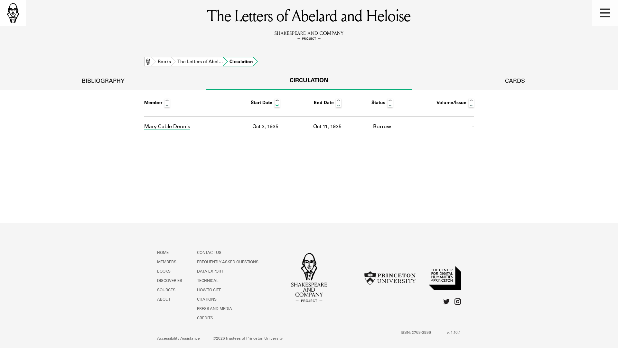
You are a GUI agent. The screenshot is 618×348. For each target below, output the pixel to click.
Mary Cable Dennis (167, 127)
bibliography (103, 81)
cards (515, 81)
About (164, 300)
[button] (605, 13)
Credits (205, 318)
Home (148, 62)
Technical (208, 281)
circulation (309, 81)
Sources (166, 290)
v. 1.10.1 (454, 333)
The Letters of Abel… (200, 62)
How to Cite (209, 290)
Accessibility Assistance (178, 339)
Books (164, 62)
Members (166, 262)
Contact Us (209, 253)
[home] (13, 13)
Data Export (210, 272)
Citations (207, 300)
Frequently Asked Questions (227, 262)
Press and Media (214, 309)
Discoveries (169, 281)
